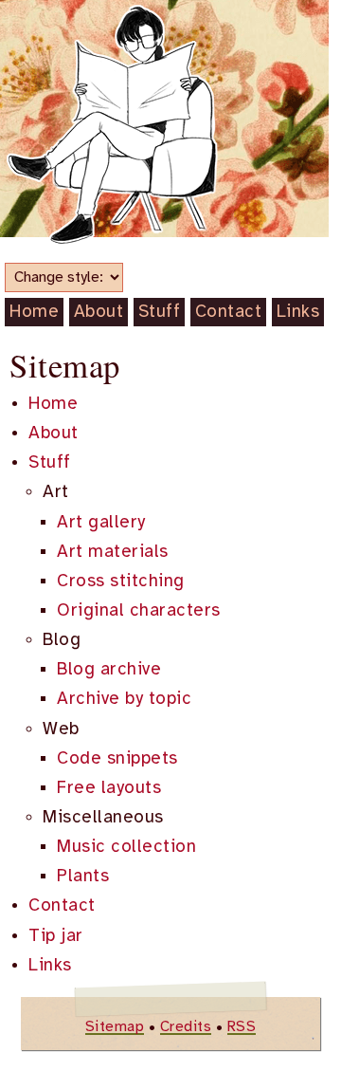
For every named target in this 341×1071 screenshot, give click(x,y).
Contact (228, 312)
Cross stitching (121, 581)
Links (298, 312)
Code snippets (117, 758)
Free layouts (109, 788)
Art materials (113, 552)
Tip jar (55, 936)
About (99, 312)
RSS (242, 1027)
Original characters (139, 610)
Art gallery (101, 522)
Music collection (126, 847)
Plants (83, 876)
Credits (186, 1027)
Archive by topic (124, 699)
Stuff (159, 312)
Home (34, 312)
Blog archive (109, 669)
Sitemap (115, 1027)
